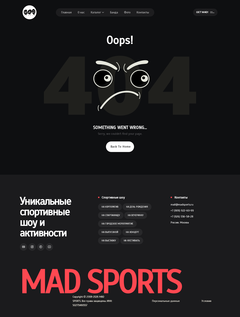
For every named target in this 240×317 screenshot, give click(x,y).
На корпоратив (110, 206)
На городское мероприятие (117, 223)
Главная (66, 12)
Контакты (143, 12)
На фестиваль (132, 240)
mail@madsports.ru (182, 204)
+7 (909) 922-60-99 (182, 210)
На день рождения (137, 206)
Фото (127, 12)
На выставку (109, 240)
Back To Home (121, 146)
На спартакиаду (111, 215)
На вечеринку (136, 215)
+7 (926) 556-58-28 (182, 216)
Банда (114, 12)
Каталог (96, 12)
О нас (81, 12)
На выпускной (110, 232)
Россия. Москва (180, 222)
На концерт (132, 232)
